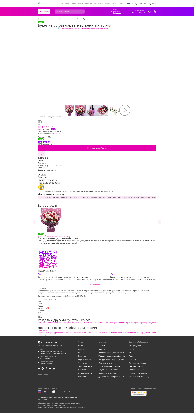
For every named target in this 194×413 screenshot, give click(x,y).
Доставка (67, 4)
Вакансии (82, 377)
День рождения (135, 346)
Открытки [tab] (47, 197)
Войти (154, 4)
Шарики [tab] (56, 197)
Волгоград (141, 333)
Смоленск (88, 333)
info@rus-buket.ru (46, 364)
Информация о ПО (85, 373)
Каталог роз (61, 323)
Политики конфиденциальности (111, 353)
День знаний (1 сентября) (139, 377)
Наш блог (82, 370)
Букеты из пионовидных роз (77, 323)
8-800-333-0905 (45, 358)
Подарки (132, 359)
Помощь (115, 4)
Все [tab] (40, 197)
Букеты (131, 353)
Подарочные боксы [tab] (114, 197)
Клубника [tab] (64, 197)
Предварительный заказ (97, 148)
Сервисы (121, 4)
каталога (56, 133)
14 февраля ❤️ (43, 308)
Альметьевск (97, 333)
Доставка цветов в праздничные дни (111, 378)
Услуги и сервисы (85, 366)
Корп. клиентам (99, 4)
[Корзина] (154, 11)
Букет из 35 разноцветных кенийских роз (54, 235)
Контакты (108, 4)
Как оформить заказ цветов (109, 366)
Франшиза (82, 363)
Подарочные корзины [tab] (131, 197)
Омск (40, 330)
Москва (66, 333)
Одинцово (73, 333)
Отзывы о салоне (105, 363)
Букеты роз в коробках (117, 323)
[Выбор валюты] (132, 3)
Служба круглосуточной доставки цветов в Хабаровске (59, 397)
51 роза (147, 323)
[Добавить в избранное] (41, 153)
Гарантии (80, 4)
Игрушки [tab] (94, 197)
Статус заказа (142, 4)
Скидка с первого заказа (108, 370)
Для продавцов (88, 4)
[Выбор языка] (128, 3)
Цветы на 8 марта (136, 366)
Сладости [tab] (85, 197)
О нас (61, 4)
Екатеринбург (51, 333)
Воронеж (80, 333)
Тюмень (60, 333)
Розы (131, 356)
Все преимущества (97, 284)
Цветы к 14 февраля (136, 370)
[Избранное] (149, 11)
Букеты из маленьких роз (99, 323)
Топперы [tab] (102, 197)
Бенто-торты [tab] (74, 197)
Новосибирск (123, 333)
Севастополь (113, 333)
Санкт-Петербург (42, 331)
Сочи (147, 333)
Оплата (73, 4)
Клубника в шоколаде (137, 363)
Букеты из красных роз (135, 323)
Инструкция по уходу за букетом (111, 359)
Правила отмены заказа (108, 373)
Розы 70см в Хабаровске (47, 323)
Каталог (45, 12)
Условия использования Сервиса (112, 356)
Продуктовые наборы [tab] (148, 197)
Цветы (131, 349)
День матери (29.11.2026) (138, 373)
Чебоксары (132, 333)
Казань (105, 333)
